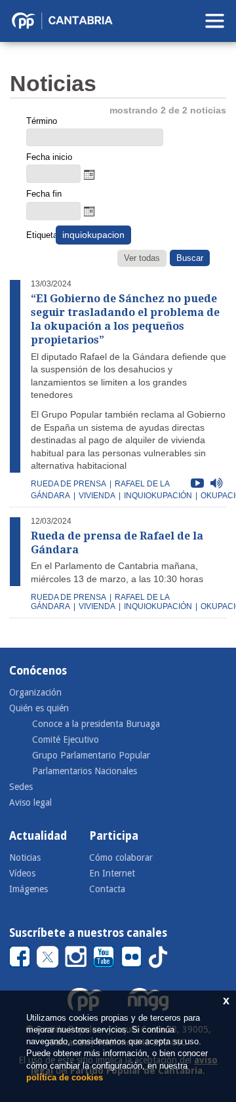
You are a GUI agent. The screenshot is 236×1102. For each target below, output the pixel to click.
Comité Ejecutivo (65, 739)
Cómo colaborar (121, 857)
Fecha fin (44, 194)
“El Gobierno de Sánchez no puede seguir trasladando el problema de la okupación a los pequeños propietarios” (125, 318)
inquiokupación (158, 495)
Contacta (107, 889)
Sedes (21, 786)
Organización (35, 692)
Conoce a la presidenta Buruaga (96, 723)
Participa (113, 835)
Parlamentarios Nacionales (84, 771)
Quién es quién (39, 708)
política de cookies (64, 1077)
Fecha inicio (49, 157)
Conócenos (38, 670)
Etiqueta (40, 235)
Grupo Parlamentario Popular (91, 755)
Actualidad (38, 835)
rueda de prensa (68, 483)
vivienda (97, 495)
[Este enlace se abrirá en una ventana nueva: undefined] (19, 956)
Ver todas (142, 258)
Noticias (25, 857)
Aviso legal (30, 802)
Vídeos (22, 873)
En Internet (112, 873)
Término (41, 121)
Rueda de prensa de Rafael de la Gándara (117, 543)
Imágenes (28, 889)
